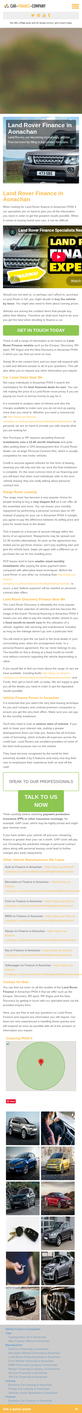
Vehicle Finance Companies (22, 1329)
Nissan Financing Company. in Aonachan (34, 1368)
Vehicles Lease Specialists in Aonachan (33, 1392)
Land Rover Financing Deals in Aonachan (34, 1356)
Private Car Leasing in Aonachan (29, 1388)
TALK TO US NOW (41, 801)
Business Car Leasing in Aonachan (30, 1384)
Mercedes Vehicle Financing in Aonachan (34, 1352)
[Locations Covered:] (5, 6)
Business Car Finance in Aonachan (30, 1400)
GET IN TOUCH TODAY (41, 330)
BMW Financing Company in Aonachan (33, 1364)
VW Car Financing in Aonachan (28, 1376)
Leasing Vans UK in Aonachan (27, 1337)
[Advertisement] (41, 71)
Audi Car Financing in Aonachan (28, 1349)
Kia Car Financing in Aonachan (27, 1372)
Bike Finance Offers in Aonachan (29, 1341)
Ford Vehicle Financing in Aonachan (31, 1360)
